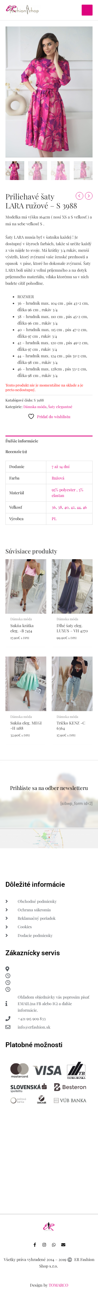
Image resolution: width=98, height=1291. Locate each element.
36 (54, 507)
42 (73, 507)
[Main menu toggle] (87, 10)
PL (54, 518)
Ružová (58, 478)
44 (79, 507)
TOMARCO (58, 1285)
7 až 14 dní (60, 466)
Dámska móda (35, 406)
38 (60, 507)
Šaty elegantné (60, 406)
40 (66, 507)
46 (85, 507)
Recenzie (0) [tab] (16, 451)
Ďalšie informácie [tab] (21, 441)
